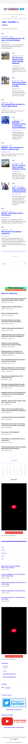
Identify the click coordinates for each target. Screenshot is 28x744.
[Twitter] (17, 739)
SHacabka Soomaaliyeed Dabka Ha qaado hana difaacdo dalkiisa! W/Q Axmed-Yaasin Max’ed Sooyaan (13, 385)
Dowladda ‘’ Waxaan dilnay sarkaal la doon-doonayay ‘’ (12, 214)
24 (3, 474)
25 (6, 474)
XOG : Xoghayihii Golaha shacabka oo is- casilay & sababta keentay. (13, 105)
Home (2, 28)
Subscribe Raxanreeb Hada (14, 532)
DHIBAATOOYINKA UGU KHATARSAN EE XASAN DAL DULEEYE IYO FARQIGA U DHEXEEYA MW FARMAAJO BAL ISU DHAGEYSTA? (12, 335)
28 (17, 474)
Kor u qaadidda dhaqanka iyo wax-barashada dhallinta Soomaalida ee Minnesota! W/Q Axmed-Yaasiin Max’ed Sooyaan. (13, 299)
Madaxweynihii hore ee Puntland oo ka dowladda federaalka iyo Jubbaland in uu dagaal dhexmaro (12, 352)
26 (10, 474)
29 (21, 474)
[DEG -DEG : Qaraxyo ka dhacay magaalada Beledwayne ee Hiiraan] (5, 163)
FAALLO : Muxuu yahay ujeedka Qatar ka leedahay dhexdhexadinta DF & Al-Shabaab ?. (13, 409)
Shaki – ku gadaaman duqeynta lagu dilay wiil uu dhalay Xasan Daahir (19, 190)
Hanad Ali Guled (6, 42)
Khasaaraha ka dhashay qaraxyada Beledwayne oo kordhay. (19, 84)
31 (3, 476)
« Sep (11, 479)
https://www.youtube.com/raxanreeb (14, 727)
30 (24, 474)
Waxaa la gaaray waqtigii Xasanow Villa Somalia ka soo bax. (12, 376)
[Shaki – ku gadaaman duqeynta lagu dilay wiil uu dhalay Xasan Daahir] (5, 186)
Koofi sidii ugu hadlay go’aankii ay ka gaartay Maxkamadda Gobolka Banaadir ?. (13, 447)
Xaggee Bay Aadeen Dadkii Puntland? (11, 306)
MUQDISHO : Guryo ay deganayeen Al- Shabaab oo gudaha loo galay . (12, 148)
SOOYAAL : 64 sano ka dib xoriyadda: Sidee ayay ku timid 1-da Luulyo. (13, 401)
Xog (2, 559)
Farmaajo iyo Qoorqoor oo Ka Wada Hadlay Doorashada (13, 598)
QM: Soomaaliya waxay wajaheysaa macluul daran (11, 232)
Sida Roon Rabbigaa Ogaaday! (9, 313)
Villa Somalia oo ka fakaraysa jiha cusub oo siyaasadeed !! (13, 439)
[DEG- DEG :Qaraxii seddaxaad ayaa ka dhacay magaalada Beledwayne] (5, 56)
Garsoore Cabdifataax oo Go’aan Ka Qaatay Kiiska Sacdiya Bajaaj (13, 575)
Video (2, 556)
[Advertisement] (12, 278)
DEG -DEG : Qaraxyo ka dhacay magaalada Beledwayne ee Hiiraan (19, 167)
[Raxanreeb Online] (14, 9)
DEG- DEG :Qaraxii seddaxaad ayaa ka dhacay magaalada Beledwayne (17, 60)
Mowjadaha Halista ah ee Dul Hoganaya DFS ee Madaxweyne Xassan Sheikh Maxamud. (13, 393)
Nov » (16, 479)
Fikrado (3, 550)
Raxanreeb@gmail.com (9, 677)
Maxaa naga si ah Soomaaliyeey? (10, 432)
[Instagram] (15, 739)
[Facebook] (11, 739)
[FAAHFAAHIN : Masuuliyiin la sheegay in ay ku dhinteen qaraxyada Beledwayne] (5, 120)
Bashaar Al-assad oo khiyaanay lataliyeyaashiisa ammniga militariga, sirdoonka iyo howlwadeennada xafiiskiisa (12, 344)
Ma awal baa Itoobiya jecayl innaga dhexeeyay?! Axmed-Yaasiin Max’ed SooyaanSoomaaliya (11, 320)
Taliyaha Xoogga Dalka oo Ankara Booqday (13, 590)
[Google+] (13, 739)
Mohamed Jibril (6, 236)
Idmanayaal (4, 553)
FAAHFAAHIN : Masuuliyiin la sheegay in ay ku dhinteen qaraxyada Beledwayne (19, 125)
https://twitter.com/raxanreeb (14, 709)
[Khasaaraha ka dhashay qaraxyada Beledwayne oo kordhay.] (5, 80)
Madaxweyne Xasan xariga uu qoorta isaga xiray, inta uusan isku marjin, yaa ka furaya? (13, 424)
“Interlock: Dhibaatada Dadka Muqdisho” (12, 328)
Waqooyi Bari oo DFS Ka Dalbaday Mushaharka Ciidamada (10, 566)
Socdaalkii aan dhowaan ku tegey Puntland (13, 417)
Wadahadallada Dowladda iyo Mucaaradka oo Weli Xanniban (13, 583)
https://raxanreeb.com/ (9, 674)
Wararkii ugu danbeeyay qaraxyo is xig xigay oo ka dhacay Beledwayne (12, 39)
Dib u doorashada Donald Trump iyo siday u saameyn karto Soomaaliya (13, 360)
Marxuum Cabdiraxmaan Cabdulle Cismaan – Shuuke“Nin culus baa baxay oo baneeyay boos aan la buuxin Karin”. (13, 368)
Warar (11, 36)
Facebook (7, 687)
